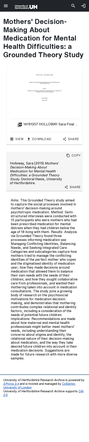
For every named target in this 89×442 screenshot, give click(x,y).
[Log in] (83, 6)
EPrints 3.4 (11, 383)
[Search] (73, 6)
